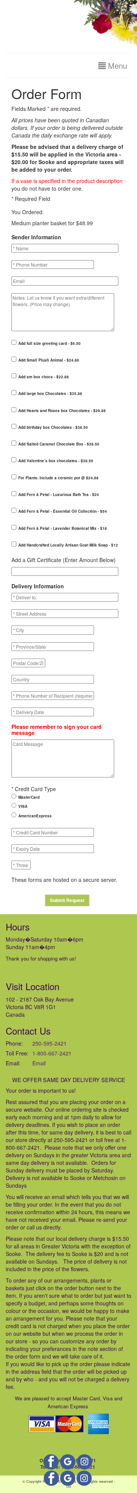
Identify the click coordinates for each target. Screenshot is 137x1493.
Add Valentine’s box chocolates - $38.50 (55, 460)
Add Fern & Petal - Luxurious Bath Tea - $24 (58, 494)
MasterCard (29, 797)
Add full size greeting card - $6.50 (49, 343)
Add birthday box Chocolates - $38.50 (53, 427)
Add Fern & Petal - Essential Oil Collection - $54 (62, 511)
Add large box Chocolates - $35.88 (50, 393)
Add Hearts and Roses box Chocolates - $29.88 (62, 410)
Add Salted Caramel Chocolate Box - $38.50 (58, 444)
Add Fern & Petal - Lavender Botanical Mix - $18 (62, 528)
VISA (22, 806)
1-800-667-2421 (52, 1053)
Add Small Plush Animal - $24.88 (48, 360)
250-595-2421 (49, 1043)
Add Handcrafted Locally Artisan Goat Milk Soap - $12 (68, 545)
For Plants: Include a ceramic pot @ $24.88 (58, 477)
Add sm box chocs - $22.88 (43, 376)
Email (39, 1063)
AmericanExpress (35, 815)
